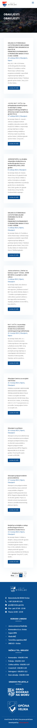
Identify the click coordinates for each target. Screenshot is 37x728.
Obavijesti (23, 58)
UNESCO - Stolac (14, 643)
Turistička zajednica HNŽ (17, 640)
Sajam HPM (12, 633)
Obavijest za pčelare (15, 428)
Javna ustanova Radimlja (17, 626)
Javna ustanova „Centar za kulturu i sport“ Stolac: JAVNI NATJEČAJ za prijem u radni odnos (18, 273)
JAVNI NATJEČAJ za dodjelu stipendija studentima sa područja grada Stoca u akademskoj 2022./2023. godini (17, 163)
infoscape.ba (23, 722)
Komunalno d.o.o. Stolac (17, 629)
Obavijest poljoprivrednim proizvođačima (17, 477)
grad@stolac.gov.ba (16, 605)
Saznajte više (13, 88)
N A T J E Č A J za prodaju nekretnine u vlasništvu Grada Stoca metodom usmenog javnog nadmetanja (18, 327)
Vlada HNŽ (12, 636)
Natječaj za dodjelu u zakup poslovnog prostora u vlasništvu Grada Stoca (18, 527)
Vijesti (10, 60)
